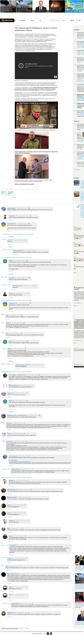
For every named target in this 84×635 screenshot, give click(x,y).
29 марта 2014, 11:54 (26, 603)
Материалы (23, 20)
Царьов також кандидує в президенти (16, 394)
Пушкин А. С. (12, 216)
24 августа (76, 121)
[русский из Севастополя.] (7, 364)
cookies (44, 633)
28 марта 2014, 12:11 (23, 216)
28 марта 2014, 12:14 (28, 285)
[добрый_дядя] (3, 210)
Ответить (9, 212)
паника (11, 536)
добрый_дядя (10, 208)
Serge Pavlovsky (14, 385)
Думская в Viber (79, 364)
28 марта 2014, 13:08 (18, 423)
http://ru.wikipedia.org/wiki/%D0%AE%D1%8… (19, 461)
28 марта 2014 (17, 25)
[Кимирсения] (3, 226)
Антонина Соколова (13, 574)
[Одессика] (3, 395)
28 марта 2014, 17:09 (23, 456)
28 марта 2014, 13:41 (19, 441)
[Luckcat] (3, 436)
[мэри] (4, 239)
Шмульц (11, 293)
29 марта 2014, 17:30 (30, 250)
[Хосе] (2, 332)
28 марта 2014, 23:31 (14, 566)
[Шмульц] (5, 296)
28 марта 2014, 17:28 (21, 520)
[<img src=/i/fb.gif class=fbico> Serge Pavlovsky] (5, 388)
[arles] (3, 507)
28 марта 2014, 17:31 (16, 528)
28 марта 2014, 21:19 (19, 558)
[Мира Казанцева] (7, 249)
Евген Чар (9, 423)
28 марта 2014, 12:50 (32, 375)
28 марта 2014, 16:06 (21, 480)
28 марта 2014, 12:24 (21, 293)
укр (63, 20)
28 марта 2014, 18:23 (19, 536)
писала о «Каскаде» (26, 92)
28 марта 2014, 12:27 (36, 365)
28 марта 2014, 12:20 (14, 333)
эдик (7, 566)
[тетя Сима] (3, 441)
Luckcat (9, 433)
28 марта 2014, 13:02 (18, 240)
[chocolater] (4, 277)
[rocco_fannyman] (5, 458)
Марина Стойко (12, 415)
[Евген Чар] (3, 423)
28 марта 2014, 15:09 (22, 497)
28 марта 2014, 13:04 (32, 415)
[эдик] (2, 565)
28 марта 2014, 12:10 (22, 208)
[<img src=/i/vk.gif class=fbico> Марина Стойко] (3, 418)
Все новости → (77, 169)
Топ (40, 20)
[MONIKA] (5, 483)
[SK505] (3, 323)
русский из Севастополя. (22, 365)
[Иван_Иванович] (3, 492)
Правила (21, 628)
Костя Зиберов (12, 375)
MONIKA (11, 480)
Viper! (10, 587)
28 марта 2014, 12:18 (20, 260)
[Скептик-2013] (6, 469)
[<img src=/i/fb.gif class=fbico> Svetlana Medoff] (3, 500)
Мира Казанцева (17, 250)
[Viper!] (5, 589)
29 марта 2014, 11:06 (19, 594)
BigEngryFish (10, 612)
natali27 (9, 558)
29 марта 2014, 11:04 (19, 587)
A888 (8, 528)
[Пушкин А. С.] (5, 218)
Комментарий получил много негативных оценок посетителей (18, 234)
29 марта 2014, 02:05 (26, 385)
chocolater (11, 278)
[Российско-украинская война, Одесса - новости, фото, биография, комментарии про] (4, 193)
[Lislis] (2, 314)
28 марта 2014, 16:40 (17, 505)
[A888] (3, 531)
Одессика (9, 393)
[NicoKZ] (5, 263)
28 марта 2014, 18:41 (26, 469)
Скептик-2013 (14, 469)
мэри (9, 240)
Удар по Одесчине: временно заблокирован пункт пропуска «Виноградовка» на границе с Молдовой (55, 10)
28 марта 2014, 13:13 (17, 433)
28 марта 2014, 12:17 (14, 315)
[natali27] (3, 557)
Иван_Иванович (11, 489)
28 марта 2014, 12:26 (20, 341)
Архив (32, 20)
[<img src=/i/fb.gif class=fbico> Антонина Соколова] (3, 576)
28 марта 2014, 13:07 (20, 400)
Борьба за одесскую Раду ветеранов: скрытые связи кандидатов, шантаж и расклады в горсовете (24, 10)
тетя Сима (9, 441)
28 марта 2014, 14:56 (23, 489)
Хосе (7, 333)
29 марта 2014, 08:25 (25, 574)
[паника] (5, 538)
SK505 (7, 323)
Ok (48, 633)
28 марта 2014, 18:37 (24, 545)
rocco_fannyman (13, 456)
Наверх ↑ (14, 197)
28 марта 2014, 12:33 (18, 349)
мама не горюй (17, 285)
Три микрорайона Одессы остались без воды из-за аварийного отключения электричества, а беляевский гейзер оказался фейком (8, 9)
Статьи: (76, 178)
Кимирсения (10, 223)
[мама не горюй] (7, 284)
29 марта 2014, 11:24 (21, 612)
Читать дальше (77, 303)
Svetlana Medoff (12, 497)
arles (8, 505)
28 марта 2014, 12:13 (22, 278)
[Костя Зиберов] (5, 377)
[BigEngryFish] (3, 615)
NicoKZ (10, 260)
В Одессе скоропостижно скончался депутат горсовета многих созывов (40, 11)
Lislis (7, 315)
